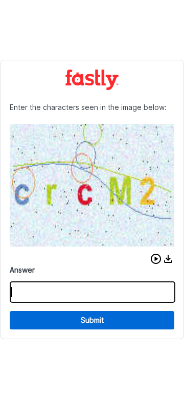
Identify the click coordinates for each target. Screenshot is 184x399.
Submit (92, 320)
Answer (22, 269)
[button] (156, 259)
